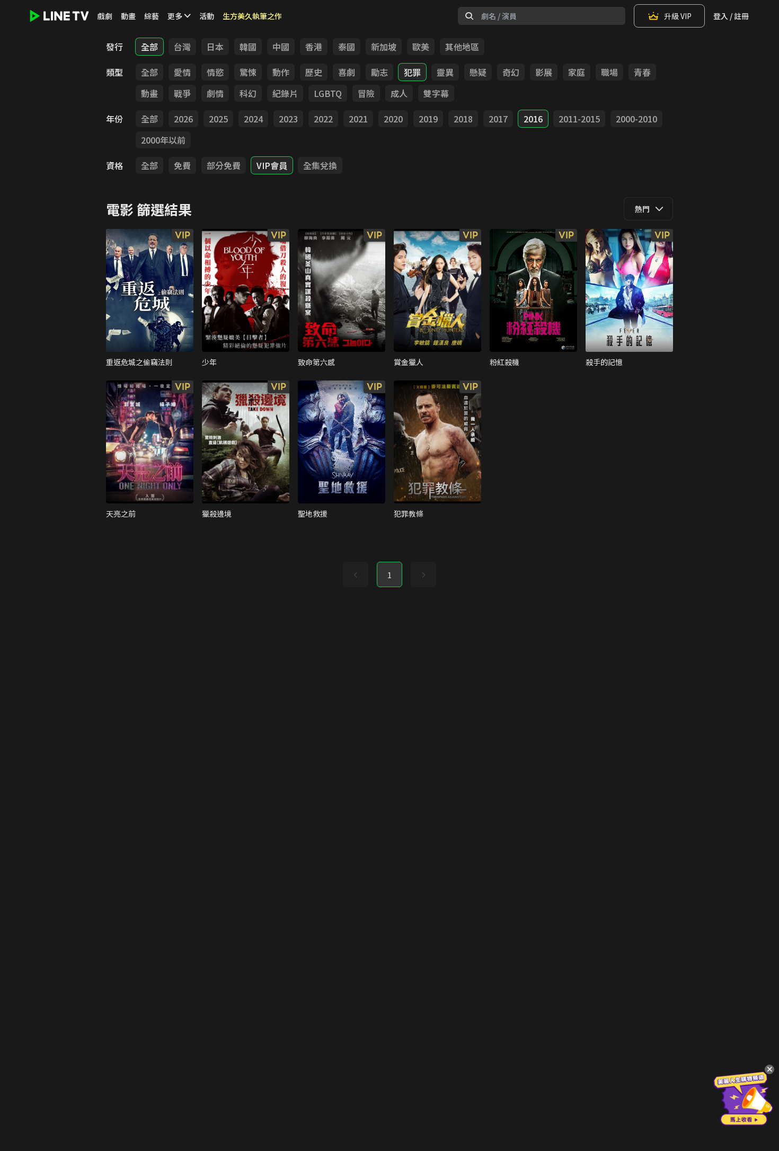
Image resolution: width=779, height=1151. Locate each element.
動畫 (128, 16)
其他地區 (462, 46)
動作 (280, 72)
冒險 (366, 93)
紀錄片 (285, 93)
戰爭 (182, 93)
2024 (253, 118)
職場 (609, 72)
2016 (533, 118)
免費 (182, 165)
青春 (642, 72)
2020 (393, 118)
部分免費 (224, 165)
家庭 (576, 72)
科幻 (248, 93)
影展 (543, 72)
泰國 (346, 46)
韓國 (248, 46)
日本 (215, 46)
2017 (498, 118)
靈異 (445, 72)
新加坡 (383, 46)
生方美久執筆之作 (252, 16)
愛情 (182, 72)
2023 (288, 118)
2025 (218, 118)
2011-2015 (579, 118)
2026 (183, 118)
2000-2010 (636, 118)
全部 (149, 46)
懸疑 (478, 72)
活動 (206, 16)
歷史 (313, 72)
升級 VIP (678, 16)
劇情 (215, 93)
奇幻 (510, 72)
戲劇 (105, 16)
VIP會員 (271, 165)
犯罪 (412, 72)
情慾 (215, 72)
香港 (313, 46)
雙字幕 (436, 93)
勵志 (379, 72)
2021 (358, 118)
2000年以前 (163, 140)
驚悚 (248, 72)
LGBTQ (328, 93)
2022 (323, 118)
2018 (463, 118)
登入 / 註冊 (731, 16)
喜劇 (346, 72)
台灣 (182, 46)
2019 (428, 118)
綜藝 (151, 16)
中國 (280, 46)
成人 (399, 93)
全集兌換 (320, 165)
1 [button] (389, 575)
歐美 (420, 46)
